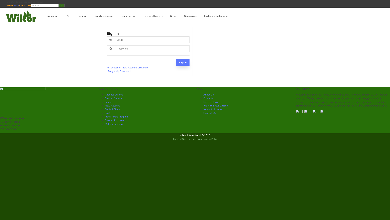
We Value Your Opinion (215, 105)
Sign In (183, 62)
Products (208, 98)
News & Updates (212, 109)
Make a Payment (114, 123)
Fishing (82, 15)
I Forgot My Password (119, 71)
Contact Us (209, 112)
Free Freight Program (116, 116)
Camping (51, 15)
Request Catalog (114, 94)
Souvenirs (189, 15)
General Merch (153, 15)
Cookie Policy (210, 139)
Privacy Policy (195, 139)
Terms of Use (179, 139)
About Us (208, 94)
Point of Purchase (114, 120)
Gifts (173, 15)
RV (67, 15)
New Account (112, 105)
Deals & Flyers (113, 109)
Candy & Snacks (104, 15)
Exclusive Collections (216, 15)
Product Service (113, 98)
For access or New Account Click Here (128, 67)
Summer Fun (129, 15)
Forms (108, 101)
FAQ (107, 112)
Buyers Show (210, 101)
